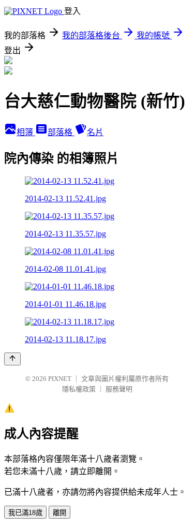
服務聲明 (119, 389)
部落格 (61, 132)
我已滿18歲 (25, 513)
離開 (59, 513)
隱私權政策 (79, 389)
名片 (95, 132)
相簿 (26, 132)
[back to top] (12, 358)
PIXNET (59, 379)
